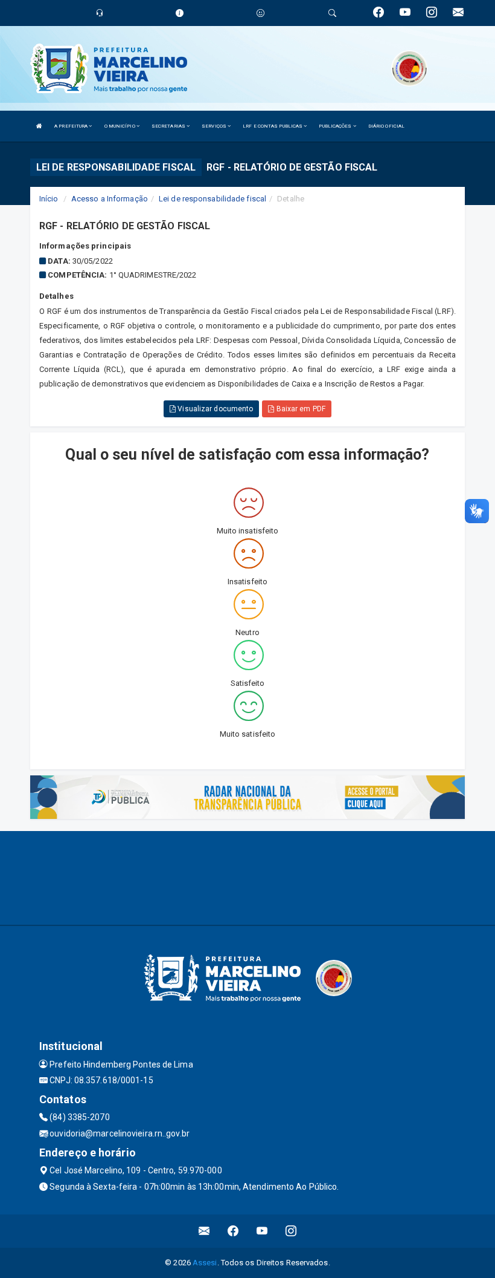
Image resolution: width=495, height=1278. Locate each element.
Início (49, 198)
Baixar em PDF (299, 409)
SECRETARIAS (169, 126)
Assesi (205, 1262)
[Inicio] (39, 126)
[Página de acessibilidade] (260, 13)
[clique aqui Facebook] (233, 1231)
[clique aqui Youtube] (262, 1231)
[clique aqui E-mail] (204, 1231)
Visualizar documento (214, 409)
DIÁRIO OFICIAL (386, 126)
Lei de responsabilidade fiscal (212, 198)
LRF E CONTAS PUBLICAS (273, 126)
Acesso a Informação (109, 198)
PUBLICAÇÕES (336, 126)
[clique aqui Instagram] (291, 1231)
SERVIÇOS (215, 126)
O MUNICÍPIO (120, 126)
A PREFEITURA (71, 126)
